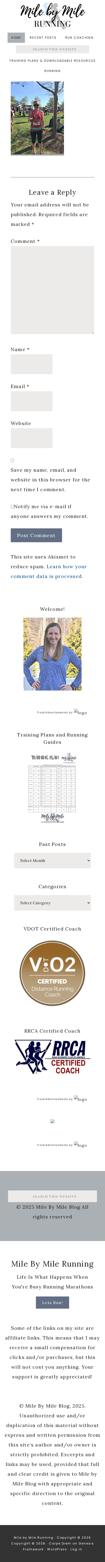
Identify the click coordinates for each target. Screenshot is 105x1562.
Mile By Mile (52, 16)
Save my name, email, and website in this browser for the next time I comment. (50, 479)
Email (20, 386)
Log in (76, 1549)
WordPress (57, 1549)
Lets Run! (52, 1302)
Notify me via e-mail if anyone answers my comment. (49, 511)
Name (20, 349)
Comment (25, 241)
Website (21, 423)
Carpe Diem (60, 1543)
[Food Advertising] (52, 1121)
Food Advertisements (52, 712)
